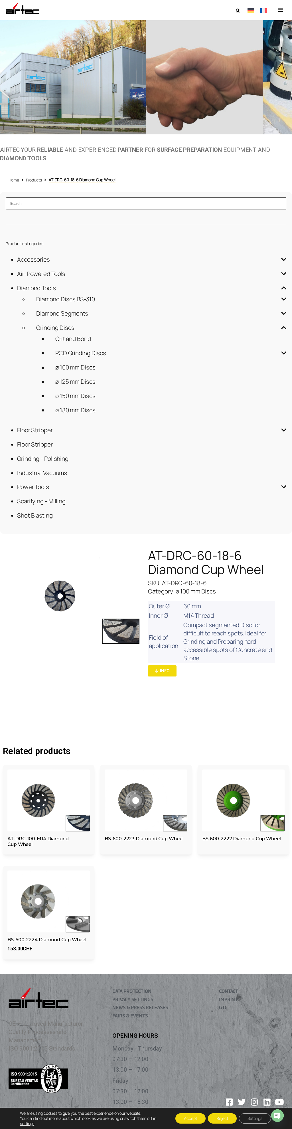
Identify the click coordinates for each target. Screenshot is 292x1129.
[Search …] (238, 11)
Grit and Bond (73, 339)
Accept (190, 1118)
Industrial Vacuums (42, 473)
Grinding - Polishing (42, 458)
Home (14, 180)
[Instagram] (254, 1102)
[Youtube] (279, 1102)
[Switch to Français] (263, 10)
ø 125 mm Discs (75, 381)
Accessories (33, 259)
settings (27, 1123)
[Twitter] (242, 1102)
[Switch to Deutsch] (251, 10)
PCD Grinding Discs (80, 353)
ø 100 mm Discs (75, 367)
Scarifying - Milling (41, 501)
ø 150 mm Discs (75, 396)
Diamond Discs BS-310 (65, 299)
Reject (222, 1118)
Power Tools (33, 487)
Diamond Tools (36, 288)
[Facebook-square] (229, 1102)
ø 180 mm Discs (75, 410)
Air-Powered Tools (41, 274)
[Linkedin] (267, 1102)
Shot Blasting (35, 515)
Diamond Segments (62, 313)
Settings (255, 1118)
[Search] (146, 203)
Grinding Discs (55, 328)
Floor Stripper (35, 430)
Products (34, 180)
